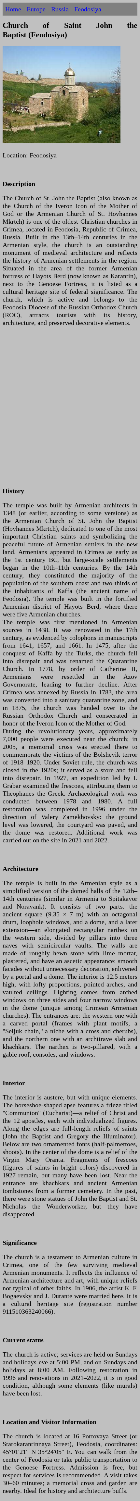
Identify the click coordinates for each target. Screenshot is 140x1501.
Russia (60, 9)
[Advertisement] (70, 410)
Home (13, 9)
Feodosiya (87, 9)
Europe (36, 9)
